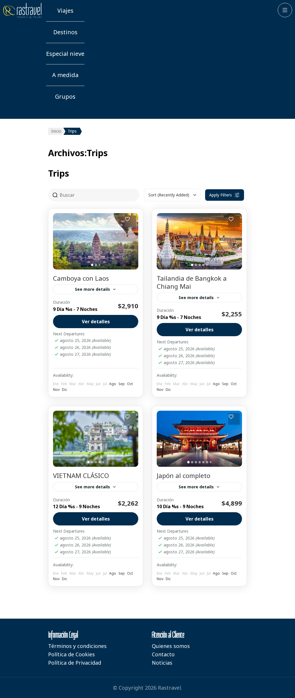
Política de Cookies (71, 654)
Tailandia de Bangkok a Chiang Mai (192, 282)
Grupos (65, 96)
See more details (92, 289)
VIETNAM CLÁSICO (81, 475)
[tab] (92, 265)
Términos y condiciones (77, 645)
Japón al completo (183, 475)
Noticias (162, 662)
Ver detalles (96, 321)
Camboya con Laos (81, 278)
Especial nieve (65, 54)
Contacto (163, 654)
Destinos (65, 32)
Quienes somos (171, 645)
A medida (65, 75)
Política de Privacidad (74, 662)
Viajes (65, 10)
